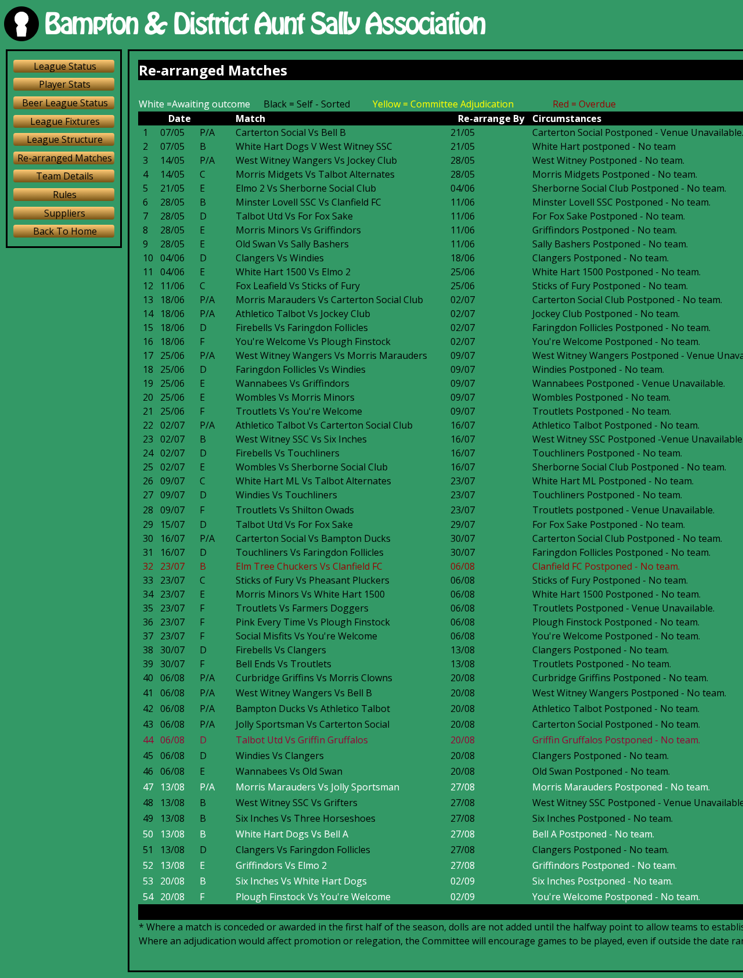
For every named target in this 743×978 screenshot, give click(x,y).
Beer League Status (65, 102)
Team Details (64, 176)
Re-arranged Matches (64, 158)
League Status (65, 66)
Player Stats (65, 84)
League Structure (65, 139)
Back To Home (65, 231)
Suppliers (64, 213)
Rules (65, 194)
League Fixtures (65, 121)
